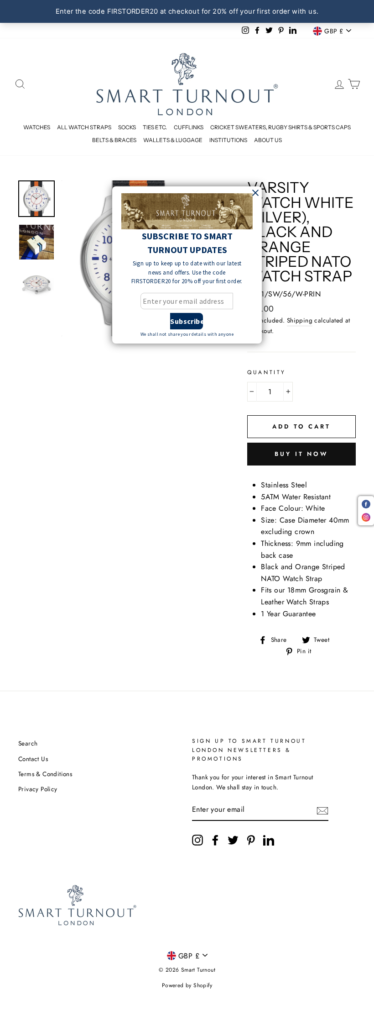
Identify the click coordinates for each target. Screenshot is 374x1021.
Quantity (266, 372)
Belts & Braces (114, 140)
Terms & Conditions (45, 773)
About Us (268, 140)
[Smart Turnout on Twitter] (233, 840)
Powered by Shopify (187, 985)
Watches (36, 127)
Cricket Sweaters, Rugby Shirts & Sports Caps (280, 127)
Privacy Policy (37, 789)
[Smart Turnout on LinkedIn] (268, 840)
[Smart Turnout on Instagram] (197, 840)
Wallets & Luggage (173, 140)
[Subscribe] (322, 810)
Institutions (228, 140)
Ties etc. (155, 127)
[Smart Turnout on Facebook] (215, 840)
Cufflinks (188, 127)
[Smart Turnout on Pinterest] (250, 840)
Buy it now (301, 454)
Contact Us (33, 758)
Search (27, 743)
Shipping (299, 320)
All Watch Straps (84, 127)
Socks (127, 127)
